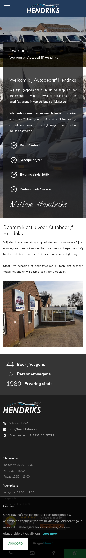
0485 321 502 (18, 423)
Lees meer (50, 533)
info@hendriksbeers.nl (23, 429)
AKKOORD (15, 543)
